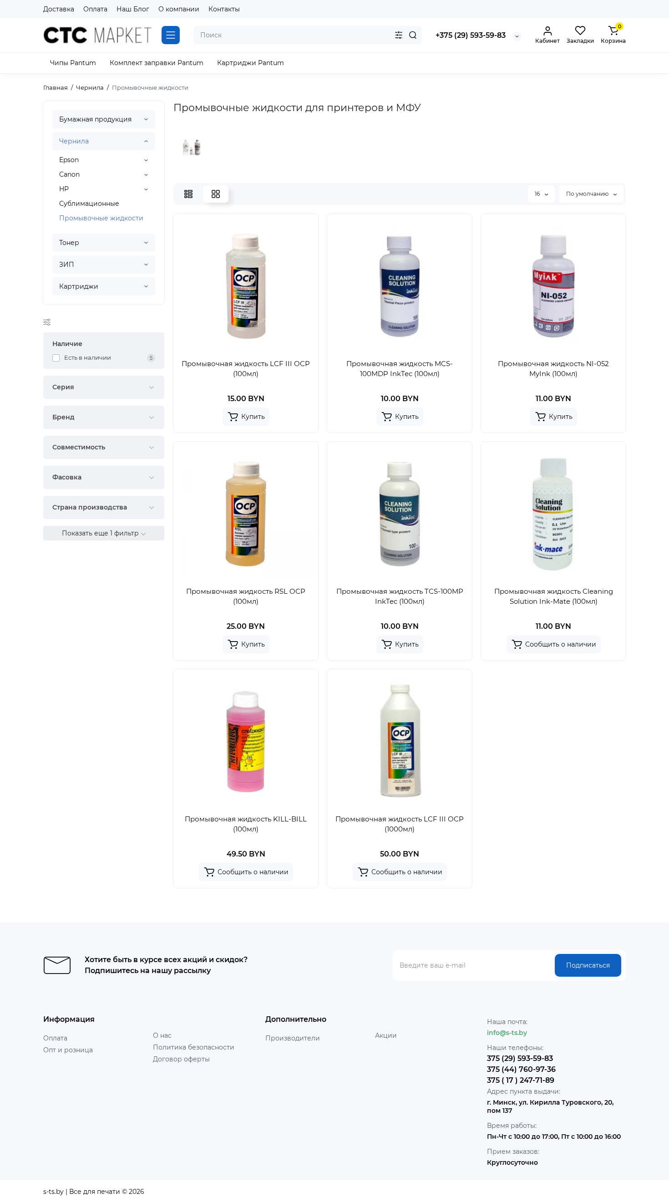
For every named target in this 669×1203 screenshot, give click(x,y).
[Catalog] (171, 35)
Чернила (74, 141)
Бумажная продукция (95, 119)
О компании (178, 9)
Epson (69, 160)
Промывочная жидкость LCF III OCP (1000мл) (399, 824)
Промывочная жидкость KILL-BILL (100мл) (246, 824)
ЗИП (66, 264)
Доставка (58, 9)
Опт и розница (68, 1050)
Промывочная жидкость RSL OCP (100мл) (245, 596)
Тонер (69, 243)
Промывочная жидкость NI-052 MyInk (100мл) (553, 368)
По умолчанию (588, 193)
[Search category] (398, 35)
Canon (69, 174)
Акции (386, 1035)
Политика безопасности (193, 1047)
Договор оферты (181, 1059)
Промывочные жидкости (101, 218)
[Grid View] (215, 194)
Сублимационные (89, 203)
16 (538, 193)
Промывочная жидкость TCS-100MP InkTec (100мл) (399, 596)
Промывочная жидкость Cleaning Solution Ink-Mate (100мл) (553, 596)
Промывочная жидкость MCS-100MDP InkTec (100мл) (399, 368)
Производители (292, 1038)
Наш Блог (133, 9)
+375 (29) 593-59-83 (471, 35)
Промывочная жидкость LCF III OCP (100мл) (246, 368)
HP (64, 189)
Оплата (95, 9)
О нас (162, 1035)
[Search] (412, 35)
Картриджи (78, 286)
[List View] (188, 194)
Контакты (224, 9)
